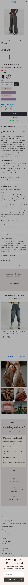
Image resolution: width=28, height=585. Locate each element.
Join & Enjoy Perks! (14, 579)
